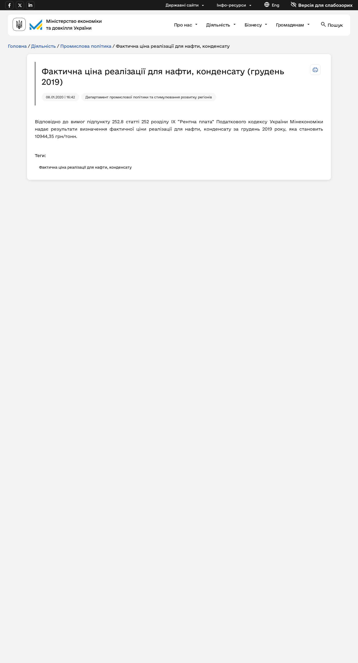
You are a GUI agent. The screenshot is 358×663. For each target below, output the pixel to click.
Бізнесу (254, 24)
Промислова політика (85, 46)
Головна (17, 46)
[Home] (57, 25)
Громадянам (290, 24)
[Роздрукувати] (315, 70)
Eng (275, 5)
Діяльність (218, 24)
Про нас (183, 24)
